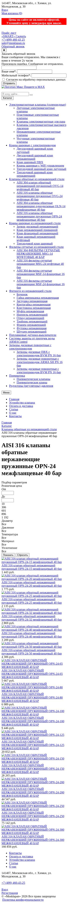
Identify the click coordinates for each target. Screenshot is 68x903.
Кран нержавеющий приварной (37, 230)
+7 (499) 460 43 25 (13, 39)
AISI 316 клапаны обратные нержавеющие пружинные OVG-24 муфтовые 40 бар (40, 196)
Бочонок (22, 294)
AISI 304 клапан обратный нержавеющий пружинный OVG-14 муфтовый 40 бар (40, 186)
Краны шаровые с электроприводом (32, 145)
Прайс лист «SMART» (9, 34)
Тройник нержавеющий (32, 321)
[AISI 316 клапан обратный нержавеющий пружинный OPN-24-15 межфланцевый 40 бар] (34, 562)
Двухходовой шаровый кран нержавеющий (35, 157)
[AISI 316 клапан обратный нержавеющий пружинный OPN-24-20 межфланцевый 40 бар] (34, 579)
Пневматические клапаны (33, 379)
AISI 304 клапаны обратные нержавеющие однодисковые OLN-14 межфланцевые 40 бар (41, 206)
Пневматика (17, 375)
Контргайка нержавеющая (33, 304)
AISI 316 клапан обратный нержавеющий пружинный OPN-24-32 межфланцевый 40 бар (32, 618)
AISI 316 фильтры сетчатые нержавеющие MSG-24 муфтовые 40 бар (40, 264)
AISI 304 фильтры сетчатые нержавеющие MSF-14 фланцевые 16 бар (41, 274)
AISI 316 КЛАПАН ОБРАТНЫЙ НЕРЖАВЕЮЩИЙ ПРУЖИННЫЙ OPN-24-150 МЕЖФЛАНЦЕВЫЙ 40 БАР (33, 769)
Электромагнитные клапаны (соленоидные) (37, 104)
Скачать (21, 36)
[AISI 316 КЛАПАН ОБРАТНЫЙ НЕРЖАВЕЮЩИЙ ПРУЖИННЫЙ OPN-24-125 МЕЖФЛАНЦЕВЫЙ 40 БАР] (34, 738)
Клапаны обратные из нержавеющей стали (36, 179)
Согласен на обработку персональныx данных (35, 79)
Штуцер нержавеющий (31, 331)
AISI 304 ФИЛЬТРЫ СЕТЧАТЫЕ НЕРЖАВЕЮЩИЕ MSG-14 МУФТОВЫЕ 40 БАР (38, 254)
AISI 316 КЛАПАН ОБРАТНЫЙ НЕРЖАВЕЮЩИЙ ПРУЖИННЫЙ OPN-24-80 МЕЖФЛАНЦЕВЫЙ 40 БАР (32, 698)
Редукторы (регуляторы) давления (31, 385)
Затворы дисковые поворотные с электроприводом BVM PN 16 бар (39, 370)
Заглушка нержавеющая (32, 301)
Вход (5, 9)
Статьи (13, 409)
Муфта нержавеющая (30, 311)
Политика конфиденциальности (23, 899)
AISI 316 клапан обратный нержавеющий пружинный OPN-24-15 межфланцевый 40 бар (32, 567)
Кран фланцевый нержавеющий (37, 233)
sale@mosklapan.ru (13, 43)
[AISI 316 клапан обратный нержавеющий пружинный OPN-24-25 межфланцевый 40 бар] (34, 595)
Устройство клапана (22, 402)
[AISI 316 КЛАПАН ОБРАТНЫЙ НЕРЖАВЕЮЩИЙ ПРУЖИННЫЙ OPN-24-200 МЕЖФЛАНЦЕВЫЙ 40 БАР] (34, 785)
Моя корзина (12, 13)
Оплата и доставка (21, 406)
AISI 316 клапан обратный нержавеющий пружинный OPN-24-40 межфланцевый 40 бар (32, 635)
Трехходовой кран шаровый (35, 243)
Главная (14, 399)
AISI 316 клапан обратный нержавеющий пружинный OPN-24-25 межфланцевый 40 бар (32, 601)
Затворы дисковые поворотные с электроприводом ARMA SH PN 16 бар (40, 362)
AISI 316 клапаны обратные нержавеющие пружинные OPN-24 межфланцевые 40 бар (39, 216)
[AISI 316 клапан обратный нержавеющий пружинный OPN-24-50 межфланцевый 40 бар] (34, 646)
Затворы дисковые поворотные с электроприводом (30, 347)
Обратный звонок (13, 46)
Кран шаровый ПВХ (30, 162)
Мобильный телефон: (16, 75)
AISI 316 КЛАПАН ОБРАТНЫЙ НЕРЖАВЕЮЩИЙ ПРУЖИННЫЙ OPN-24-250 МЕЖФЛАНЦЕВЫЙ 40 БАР (33, 816)
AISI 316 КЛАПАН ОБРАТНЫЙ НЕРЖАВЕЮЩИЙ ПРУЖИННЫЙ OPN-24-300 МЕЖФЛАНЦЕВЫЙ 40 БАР (33, 840)
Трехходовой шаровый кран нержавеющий (35, 174)
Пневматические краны (32, 382)
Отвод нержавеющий (30, 318)
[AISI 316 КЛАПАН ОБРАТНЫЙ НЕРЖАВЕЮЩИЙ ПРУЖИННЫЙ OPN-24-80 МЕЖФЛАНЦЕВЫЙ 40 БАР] (34, 690)
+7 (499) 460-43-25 (13, 882)
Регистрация (10, 893)
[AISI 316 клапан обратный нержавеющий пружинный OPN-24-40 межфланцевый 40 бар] (34, 629)
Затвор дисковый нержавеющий (37, 226)
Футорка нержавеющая (31, 328)
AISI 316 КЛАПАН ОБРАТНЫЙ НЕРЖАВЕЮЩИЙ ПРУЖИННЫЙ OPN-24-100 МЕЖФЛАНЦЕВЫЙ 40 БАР (33, 721)
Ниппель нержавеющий (32, 314)
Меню (6, 392)
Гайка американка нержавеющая (38, 297)
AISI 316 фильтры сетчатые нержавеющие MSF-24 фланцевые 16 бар (41, 284)
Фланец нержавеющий (31, 324)
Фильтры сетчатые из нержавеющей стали (36, 246)
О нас (12, 412)
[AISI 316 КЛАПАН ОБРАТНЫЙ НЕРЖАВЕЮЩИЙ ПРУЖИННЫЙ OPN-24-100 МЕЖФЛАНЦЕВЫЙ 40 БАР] (34, 714)
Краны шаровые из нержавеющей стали (35, 223)
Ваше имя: (9, 71)
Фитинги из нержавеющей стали (30, 291)
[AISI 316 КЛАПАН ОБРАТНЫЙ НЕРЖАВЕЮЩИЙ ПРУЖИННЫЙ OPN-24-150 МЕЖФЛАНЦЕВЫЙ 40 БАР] (34, 762)
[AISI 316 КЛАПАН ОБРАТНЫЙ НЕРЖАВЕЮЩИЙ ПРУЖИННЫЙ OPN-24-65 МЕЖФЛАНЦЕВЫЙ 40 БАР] (34, 667)
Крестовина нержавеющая (34, 307)
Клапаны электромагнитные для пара (41, 121)
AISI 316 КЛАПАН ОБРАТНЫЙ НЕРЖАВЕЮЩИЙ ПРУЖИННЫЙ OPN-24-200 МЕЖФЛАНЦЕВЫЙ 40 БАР (33, 792)
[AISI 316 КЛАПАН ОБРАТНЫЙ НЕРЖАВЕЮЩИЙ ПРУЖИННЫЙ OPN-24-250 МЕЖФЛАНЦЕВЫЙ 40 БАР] (34, 809)
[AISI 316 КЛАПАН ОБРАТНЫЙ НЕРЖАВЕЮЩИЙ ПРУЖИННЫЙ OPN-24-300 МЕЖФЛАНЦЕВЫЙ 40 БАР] (34, 833)
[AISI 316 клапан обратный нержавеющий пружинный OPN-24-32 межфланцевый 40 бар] (34, 612)
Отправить (9, 83)
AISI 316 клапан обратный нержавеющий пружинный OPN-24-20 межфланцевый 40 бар (32, 584)
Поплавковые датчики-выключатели (32, 335)
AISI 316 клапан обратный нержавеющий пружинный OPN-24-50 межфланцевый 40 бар (32, 651)
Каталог (7, 98)
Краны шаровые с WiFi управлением (40, 165)
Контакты (15, 416)
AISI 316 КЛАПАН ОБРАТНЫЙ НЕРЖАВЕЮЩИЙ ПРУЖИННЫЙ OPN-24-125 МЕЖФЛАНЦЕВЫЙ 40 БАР (33, 745)
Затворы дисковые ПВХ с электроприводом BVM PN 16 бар (39, 353)
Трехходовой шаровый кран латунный (41, 169)
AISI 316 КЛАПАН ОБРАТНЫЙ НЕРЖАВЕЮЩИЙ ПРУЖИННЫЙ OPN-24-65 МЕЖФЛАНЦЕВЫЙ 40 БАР (32, 674)
